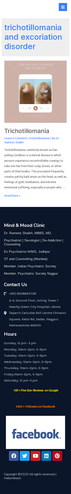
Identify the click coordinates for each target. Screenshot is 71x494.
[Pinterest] (57, 456)
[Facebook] (14, 456)
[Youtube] (35, 456)
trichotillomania (39, 138)
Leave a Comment (15, 138)
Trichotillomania (26, 130)
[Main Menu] (63, 7)
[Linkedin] (46, 456)
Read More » (12, 195)
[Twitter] (25, 456)
